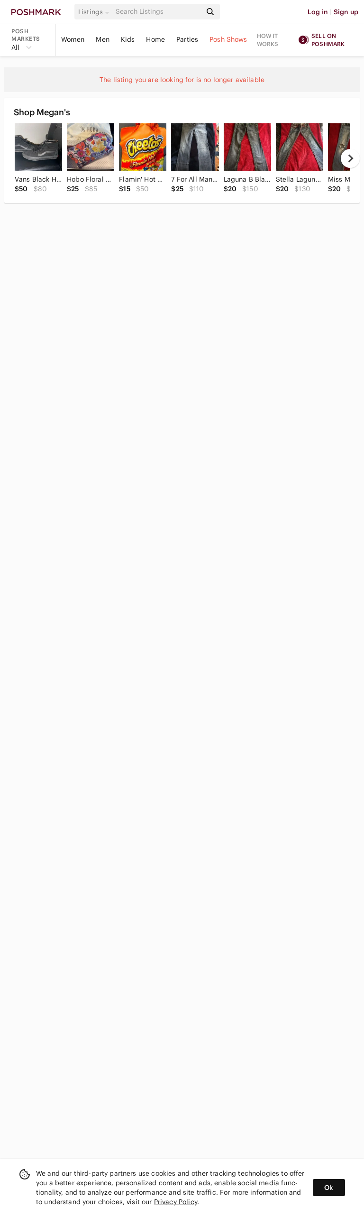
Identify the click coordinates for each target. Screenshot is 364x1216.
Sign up (346, 12)
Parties (187, 39)
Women (73, 39)
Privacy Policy (175, 1202)
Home (155, 39)
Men (102, 39)
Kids (128, 39)
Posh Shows (228, 39)
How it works (268, 39)
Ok (328, 1187)
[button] (95, 12)
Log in (318, 12)
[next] (350, 158)
